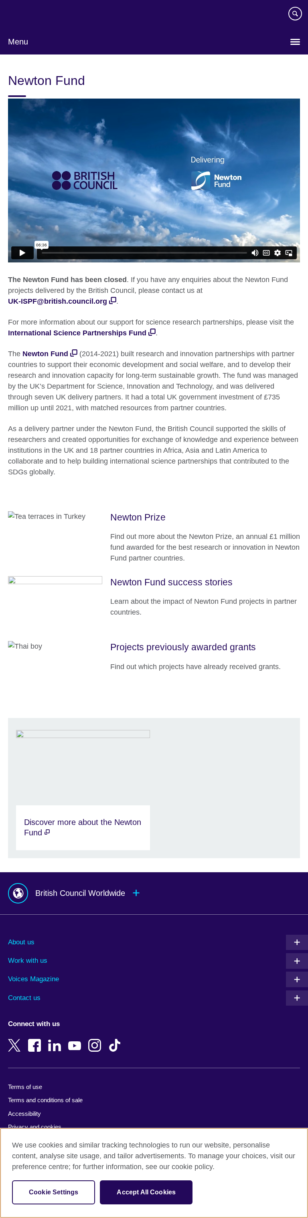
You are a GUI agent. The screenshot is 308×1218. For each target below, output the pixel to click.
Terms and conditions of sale (45, 1100)
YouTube (76, 1040)
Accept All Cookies (146, 1192)
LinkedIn (56, 1040)
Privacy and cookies (34, 1126)
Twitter (16, 1040)
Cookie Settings (53, 1192)
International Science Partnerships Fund (77, 333)
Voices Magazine (33, 979)
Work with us (27, 960)
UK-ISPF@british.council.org (57, 301)
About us (21, 942)
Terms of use (25, 1086)
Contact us (24, 998)
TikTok (116, 1040)
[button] (154, 893)
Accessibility (24, 1113)
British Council (28, 15)
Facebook (36, 1040)
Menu (18, 41)
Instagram (96, 1040)
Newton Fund (45, 354)
